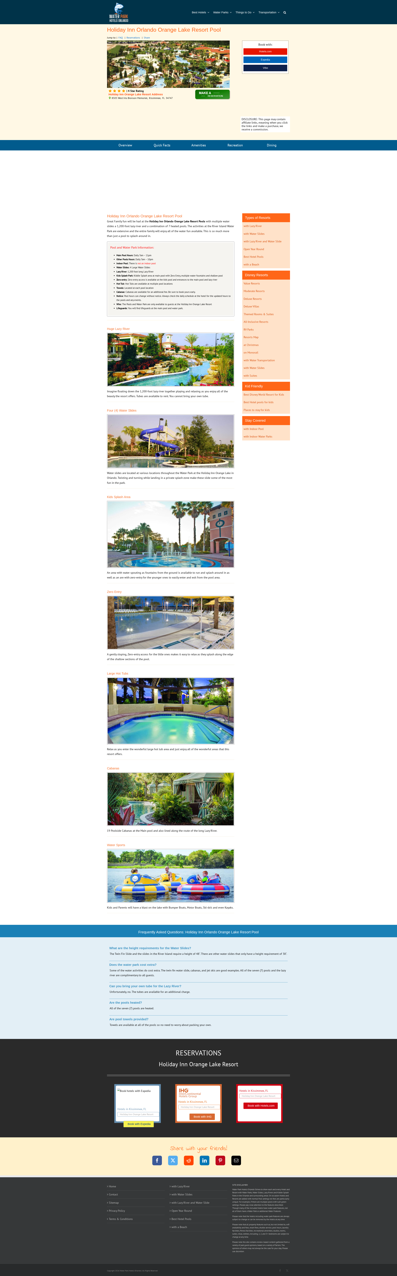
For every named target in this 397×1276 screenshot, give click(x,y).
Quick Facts (162, 145)
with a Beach (251, 264)
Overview (125, 145)
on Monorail (251, 352)
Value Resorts (252, 283)
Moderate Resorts (254, 291)
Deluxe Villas (251, 306)
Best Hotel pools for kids (259, 402)
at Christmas (251, 345)
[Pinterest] (222, 1161)
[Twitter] (174, 1161)
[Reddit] (190, 1161)
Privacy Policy (117, 1211)
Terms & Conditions (121, 1219)
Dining (272, 145)
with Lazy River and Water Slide (262, 241)
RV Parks (249, 329)
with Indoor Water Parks (258, 436)
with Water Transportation (259, 360)
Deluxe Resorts (253, 299)
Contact (113, 1194)
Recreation (235, 145)
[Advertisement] (265, 95)
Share (147, 37)
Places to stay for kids (257, 410)
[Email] (238, 1161)
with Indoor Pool (254, 429)
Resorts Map (251, 337)
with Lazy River (253, 226)
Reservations (133, 37)
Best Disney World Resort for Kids (264, 394)
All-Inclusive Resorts (256, 322)
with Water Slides (254, 234)
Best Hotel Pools (253, 256)
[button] (284, 12)
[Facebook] (159, 1161)
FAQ (120, 37)
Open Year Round (254, 249)
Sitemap (114, 1202)
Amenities (198, 145)
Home (112, 1186)
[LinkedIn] (206, 1161)
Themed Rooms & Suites (259, 314)
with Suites (250, 375)
